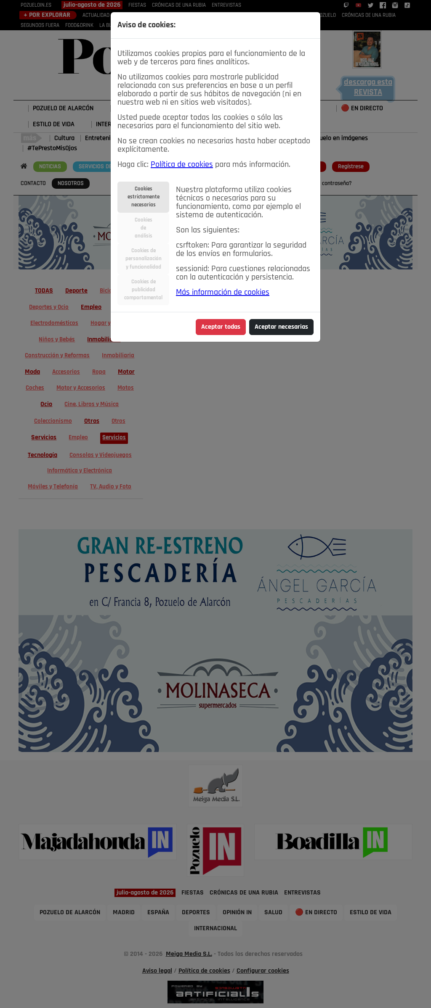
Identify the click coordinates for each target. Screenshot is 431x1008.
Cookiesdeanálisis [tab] (143, 228)
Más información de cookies (222, 292)
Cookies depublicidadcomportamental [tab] (143, 290)
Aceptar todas (220, 327)
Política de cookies (182, 165)
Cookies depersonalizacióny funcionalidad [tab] (143, 258)
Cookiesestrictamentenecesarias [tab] (144, 197)
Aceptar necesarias (281, 327)
